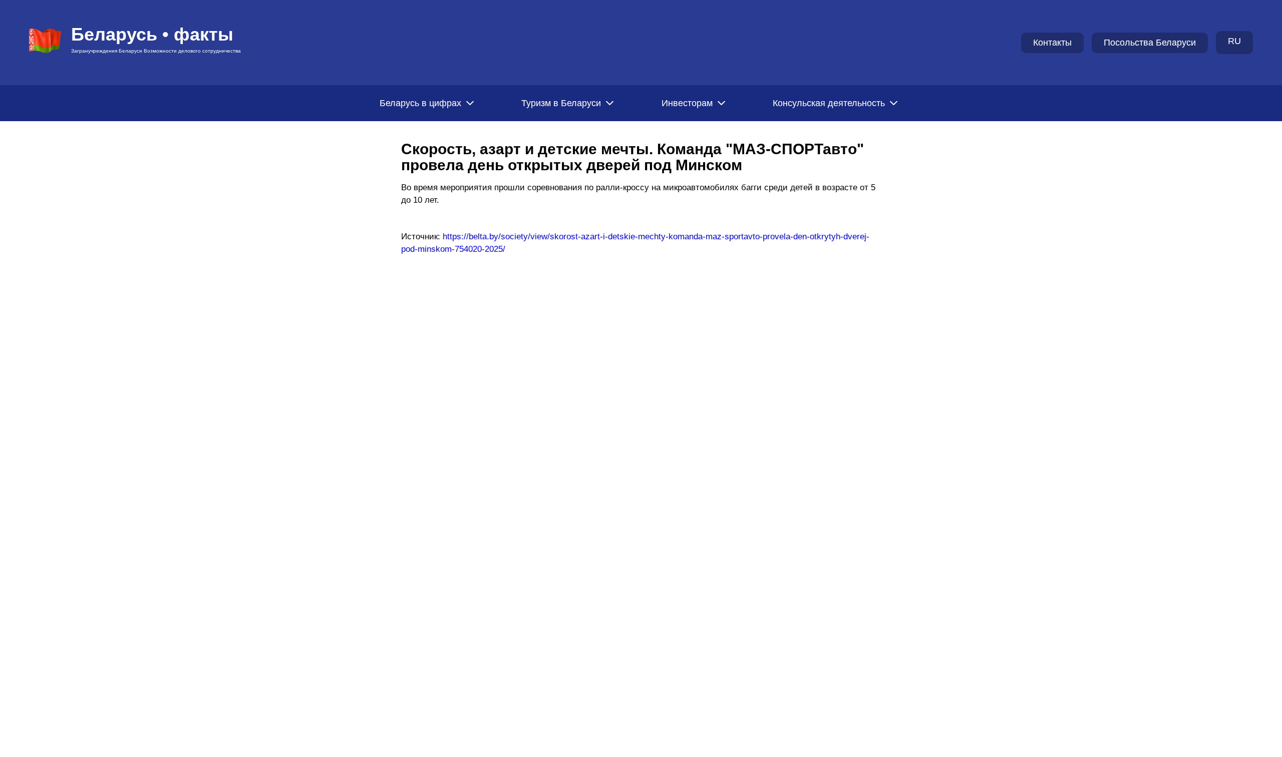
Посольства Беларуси (1150, 43)
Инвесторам (687, 103)
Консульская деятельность (829, 103)
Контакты (1052, 43)
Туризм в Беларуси (561, 103)
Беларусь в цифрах (420, 103)
